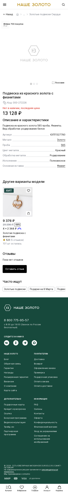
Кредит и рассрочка (15, 409)
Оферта (38, 418)
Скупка (8, 413)
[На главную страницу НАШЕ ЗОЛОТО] (21, 308)
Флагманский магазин (45, 427)
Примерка (39, 372)
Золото (61, 139)
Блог (6, 359)
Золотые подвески (15, 289)
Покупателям (41, 354)
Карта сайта (10, 390)
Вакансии (9, 381)
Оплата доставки (43, 386)
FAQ (36, 404)
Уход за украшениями (45, 431)
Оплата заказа (41, 381)
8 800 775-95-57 (16, 320)
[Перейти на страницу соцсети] (8, 342)
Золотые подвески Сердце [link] (45, 14)
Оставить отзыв (14, 269)
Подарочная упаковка (46, 377)
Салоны (38, 409)
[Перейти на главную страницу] (34, 4)
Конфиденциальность (45, 422)
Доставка (39, 359)
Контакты (39, 413)
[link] (17, 14)
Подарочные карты (14, 404)
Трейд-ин (9, 427)
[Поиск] (63, 5)
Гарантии (9, 368)
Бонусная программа (15, 418)
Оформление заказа (44, 368)
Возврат (38, 363)
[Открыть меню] (5, 5)
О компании (10, 386)
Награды (9, 372)
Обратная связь (12, 363)
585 (63, 145)
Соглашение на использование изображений (42, 438)
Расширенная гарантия (16, 377)
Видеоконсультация (14, 422)
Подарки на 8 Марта (41, 289)
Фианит (61, 165)
